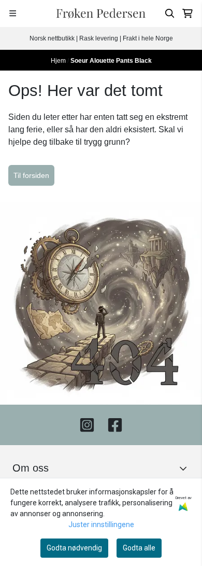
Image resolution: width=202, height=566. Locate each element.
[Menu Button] (12, 13)
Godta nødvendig (74, 548)
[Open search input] (170, 13)
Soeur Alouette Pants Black (111, 60)
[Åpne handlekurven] (187, 13)
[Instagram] (87, 425)
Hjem (59, 60)
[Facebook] (115, 425)
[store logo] (101, 13)
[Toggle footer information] (185, 468)
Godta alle (139, 548)
